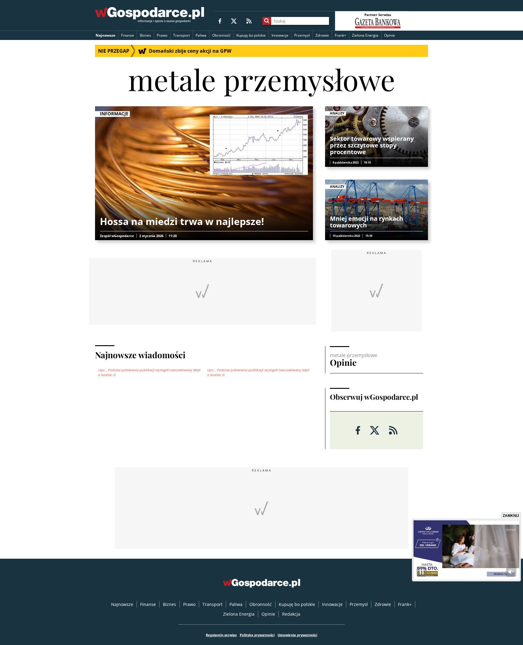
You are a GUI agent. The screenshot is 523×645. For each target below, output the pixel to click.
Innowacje (279, 35)
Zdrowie (322, 35)
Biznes (145, 35)
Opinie (389, 35)
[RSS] (249, 20)
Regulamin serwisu (221, 635)
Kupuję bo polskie (251, 35)
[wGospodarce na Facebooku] (220, 20)
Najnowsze (105, 35)
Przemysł (302, 35)
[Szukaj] (266, 21)
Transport (181, 35)
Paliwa (201, 35)
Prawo (162, 35)
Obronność (221, 35)
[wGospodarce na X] (234, 20)
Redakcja (291, 614)
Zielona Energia (365, 35)
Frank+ (340, 35)
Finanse (127, 35)
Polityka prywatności (257, 635)
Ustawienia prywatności (297, 635)
